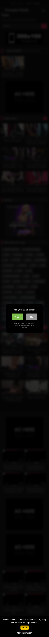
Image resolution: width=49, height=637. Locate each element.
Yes (17, 317)
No (31, 317)
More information (24, 633)
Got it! (24, 627)
